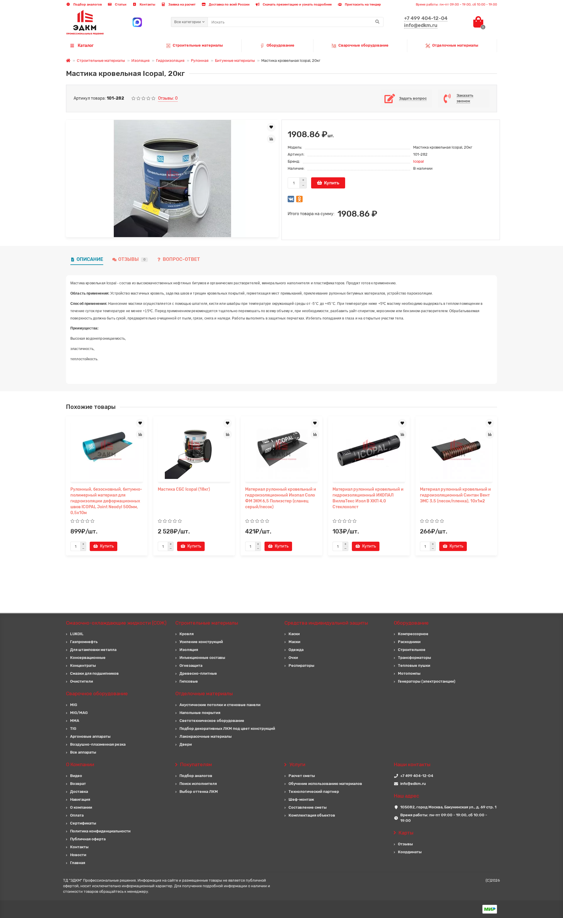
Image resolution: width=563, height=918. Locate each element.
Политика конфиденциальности (100, 831)
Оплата (77, 815)
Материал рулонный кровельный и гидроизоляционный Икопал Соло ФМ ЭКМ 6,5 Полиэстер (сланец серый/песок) (280, 498)
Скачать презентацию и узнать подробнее (297, 4)
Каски (294, 634)
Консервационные (88, 657)
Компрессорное (413, 634)
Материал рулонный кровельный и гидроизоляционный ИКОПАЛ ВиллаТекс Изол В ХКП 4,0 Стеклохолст (368, 498)
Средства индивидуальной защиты (326, 623)
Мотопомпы (409, 673)
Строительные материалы (198, 45)
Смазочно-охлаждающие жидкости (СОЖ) (116, 623)
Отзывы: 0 (168, 98)
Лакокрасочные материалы (205, 736)
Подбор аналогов (87, 4)
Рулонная (199, 60)
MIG (73, 705)
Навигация (80, 799)
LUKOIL (77, 634)
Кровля (186, 634)
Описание (90, 259)
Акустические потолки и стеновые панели (219, 705)
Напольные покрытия (199, 712)
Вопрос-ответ (181, 259)
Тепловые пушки (414, 665)
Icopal (418, 161)
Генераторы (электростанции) (426, 681)
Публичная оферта (88, 839)
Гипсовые (188, 681)
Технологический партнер (314, 791)
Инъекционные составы (202, 657)
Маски (294, 642)
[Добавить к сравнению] (271, 139)
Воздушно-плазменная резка (98, 744)
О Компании (80, 764)
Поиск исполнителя (198, 783)
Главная (77, 863)
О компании (81, 807)
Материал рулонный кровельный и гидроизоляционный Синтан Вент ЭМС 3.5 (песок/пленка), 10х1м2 (455, 495)
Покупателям (196, 764)
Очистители (81, 681)
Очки (293, 657)
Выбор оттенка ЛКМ (198, 791)
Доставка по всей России (229, 4)
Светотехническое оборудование (211, 720)
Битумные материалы (235, 60)
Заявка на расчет (181, 4)
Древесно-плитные (198, 673)
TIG (73, 728)
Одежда (296, 649)
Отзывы (131, 259)
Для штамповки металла (93, 649)
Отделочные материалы (455, 45)
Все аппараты (83, 752)
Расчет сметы (302, 775)
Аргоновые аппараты (90, 736)
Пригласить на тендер (362, 4)
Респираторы (301, 665)
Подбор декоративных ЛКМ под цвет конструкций (227, 728)
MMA (74, 720)
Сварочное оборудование (97, 693)
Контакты (147, 4)
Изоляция (140, 60)
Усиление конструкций (201, 642)
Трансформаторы (414, 657)
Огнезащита (190, 665)
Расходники (409, 642)
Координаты (410, 852)
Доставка (79, 791)
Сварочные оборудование (363, 45)
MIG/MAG (79, 712)
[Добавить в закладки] (271, 127)
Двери (185, 744)
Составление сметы (308, 807)
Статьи (120, 4)
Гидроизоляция (170, 60)
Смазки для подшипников (94, 673)
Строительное (411, 649)
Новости (78, 855)
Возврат (78, 783)
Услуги (297, 764)
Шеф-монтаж (301, 799)
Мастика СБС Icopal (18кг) (184, 489)
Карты (405, 833)
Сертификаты (83, 823)
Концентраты (83, 665)
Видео (76, 775)
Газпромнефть (84, 642)
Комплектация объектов (312, 815)
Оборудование (280, 45)
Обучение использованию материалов (325, 783)
